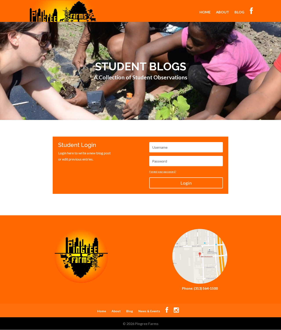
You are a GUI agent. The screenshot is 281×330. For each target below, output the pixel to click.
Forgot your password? (162, 171)
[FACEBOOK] (251, 14)
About (222, 12)
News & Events (149, 311)
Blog (239, 12)
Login (186, 183)
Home (205, 12)
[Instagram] (176, 311)
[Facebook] (167, 311)
